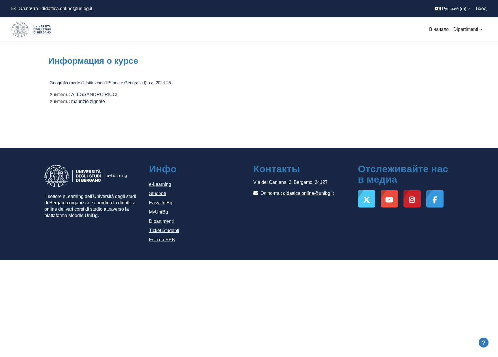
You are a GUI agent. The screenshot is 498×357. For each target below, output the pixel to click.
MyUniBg (158, 212)
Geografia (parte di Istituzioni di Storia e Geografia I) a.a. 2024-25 (110, 82)
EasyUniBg (160, 202)
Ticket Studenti (164, 230)
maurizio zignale (88, 101)
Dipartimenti (161, 221)
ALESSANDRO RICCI (94, 94)
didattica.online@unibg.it (67, 8)
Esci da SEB (162, 239)
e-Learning (160, 184)
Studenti (157, 193)
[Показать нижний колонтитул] (483, 342)
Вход (481, 8)
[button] (453, 8)
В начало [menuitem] (439, 29)
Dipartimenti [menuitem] (465, 29)
